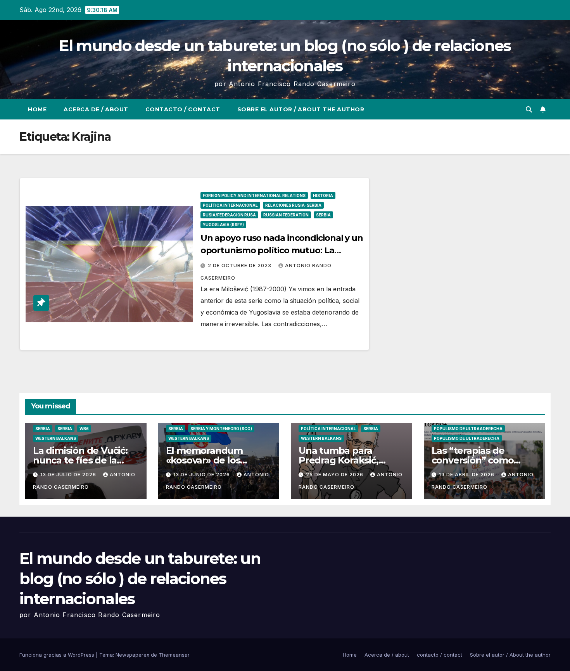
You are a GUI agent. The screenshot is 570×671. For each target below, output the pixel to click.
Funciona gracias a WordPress (57, 655)
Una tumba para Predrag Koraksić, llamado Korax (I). (338, 460)
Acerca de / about (96, 109)
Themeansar (174, 655)
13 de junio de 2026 (202, 474)
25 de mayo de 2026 (335, 474)
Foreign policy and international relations (254, 195)
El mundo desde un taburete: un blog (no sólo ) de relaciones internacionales (140, 578)
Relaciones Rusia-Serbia (293, 205)
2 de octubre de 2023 (240, 265)
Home (37, 109)
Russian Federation (286, 215)
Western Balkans (55, 438)
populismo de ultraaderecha (468, 428)
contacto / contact (182, 109)
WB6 (84, 428)
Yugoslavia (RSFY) (223, 224)
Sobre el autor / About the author (300, 109)
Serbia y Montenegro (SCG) (221, 428)
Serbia (323, 215)
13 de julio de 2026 (69, 474)
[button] (529, 109)
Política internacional (230, 205)
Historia (323, 195)
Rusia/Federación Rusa (229, 215)
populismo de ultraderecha (466, 438)
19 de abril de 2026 (467, 474)
